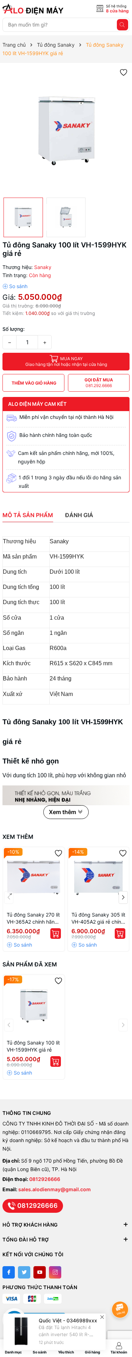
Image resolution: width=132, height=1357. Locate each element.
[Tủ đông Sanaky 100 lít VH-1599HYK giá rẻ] (33, 1005)
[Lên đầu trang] (121, 1291)
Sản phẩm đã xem (29, 964)
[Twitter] (24, 1272)
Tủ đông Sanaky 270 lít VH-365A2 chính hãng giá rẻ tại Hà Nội (33, 918)
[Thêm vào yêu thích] (123, 72)
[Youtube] (39, 1272)
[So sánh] (14, 286)
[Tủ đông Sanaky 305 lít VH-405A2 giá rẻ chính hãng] (98, 878)
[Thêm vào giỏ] (55, 933)
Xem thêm (17, 836)
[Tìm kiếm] (122, 24)
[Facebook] (8, 1272)
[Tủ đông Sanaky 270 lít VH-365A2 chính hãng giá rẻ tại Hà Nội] (33, 878)
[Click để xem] (66, 130)
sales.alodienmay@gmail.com (54, 1189)
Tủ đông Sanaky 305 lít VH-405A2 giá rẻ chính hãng (98, 918)
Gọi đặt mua (98, 382)
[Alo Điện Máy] (34, 9)
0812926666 (44, 1179)
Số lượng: (13, 329)
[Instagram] (55, 1272)
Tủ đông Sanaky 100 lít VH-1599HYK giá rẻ (33, 1046)
